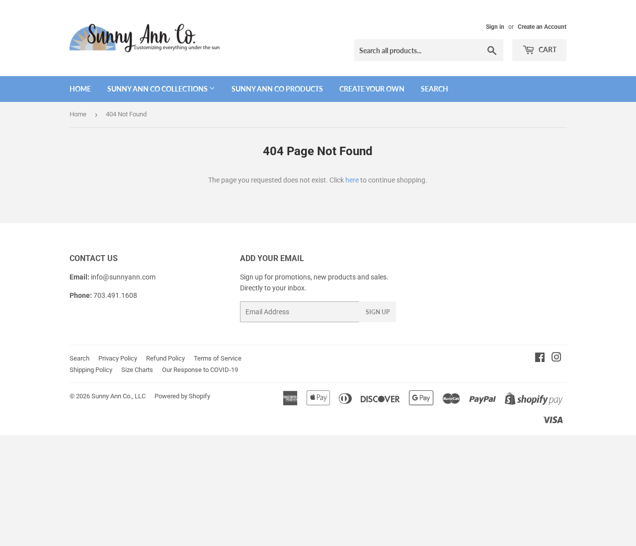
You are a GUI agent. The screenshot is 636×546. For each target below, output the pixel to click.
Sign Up (378, 312)
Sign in (495, 26)
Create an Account (542, 26)
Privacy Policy (117, 358)
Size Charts (137, 369)
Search (434, 89)
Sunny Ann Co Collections (158, 89)
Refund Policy (165, 358)
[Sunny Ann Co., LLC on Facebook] (540, 359)
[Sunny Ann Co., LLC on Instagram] (556, 359)
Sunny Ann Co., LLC (118, 396)
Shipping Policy (91, 369)
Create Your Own (371, 89)
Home (80, 89)
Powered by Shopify (182, 396)
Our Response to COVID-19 (200, 369)
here (352, 180)
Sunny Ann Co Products (277, 89)
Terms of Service (217, 358)
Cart (546, 49)
